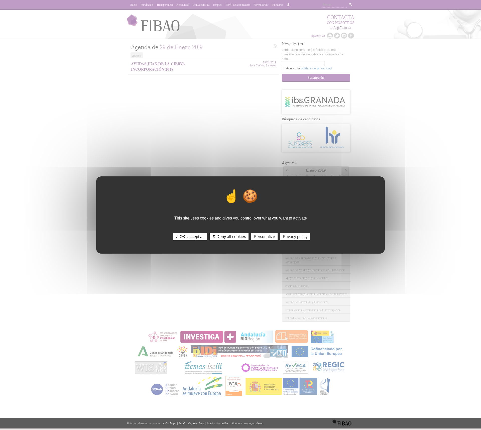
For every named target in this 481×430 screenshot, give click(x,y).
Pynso (259, 423)
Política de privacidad (191, 423)
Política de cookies (217, 423)
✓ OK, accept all (189, 237)
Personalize (264, 237)
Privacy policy (295, 237)
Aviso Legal (169, 423)
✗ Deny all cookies (229, 237)
